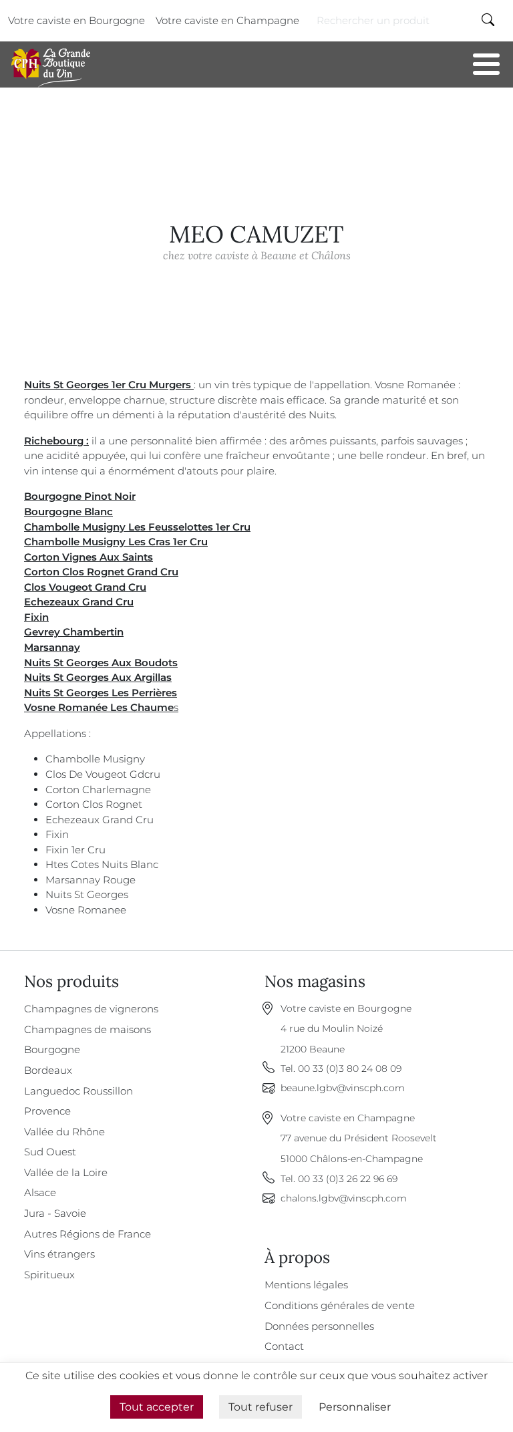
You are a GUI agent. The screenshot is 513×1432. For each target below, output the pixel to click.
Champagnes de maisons (87, 1029)
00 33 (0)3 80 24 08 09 (349, 1068)
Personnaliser (355, 1407)
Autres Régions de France (87, 1234)
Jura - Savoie (55, 1213)
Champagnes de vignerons (91, 1008)
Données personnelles (319, 1326)
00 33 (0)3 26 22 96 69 (347, 1179)
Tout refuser (260, 1407)
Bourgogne (52, 1049)
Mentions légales (306, 1284)
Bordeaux (48, 1070)
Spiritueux (49, 1274)
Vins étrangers (59, 1254)
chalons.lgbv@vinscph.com (344, 1198)
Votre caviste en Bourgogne (76, 20)
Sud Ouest (50, 1151)
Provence (47, 1111)
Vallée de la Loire (66, 1172)
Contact (284, 1346)
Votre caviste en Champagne (227, 20)
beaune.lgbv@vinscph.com (343, 1088)
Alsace (40, 1192)
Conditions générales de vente (340, 1305)
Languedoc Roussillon (78, 1091)
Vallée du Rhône (64, 1131)
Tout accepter (157, 1407)
